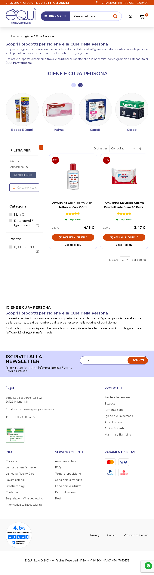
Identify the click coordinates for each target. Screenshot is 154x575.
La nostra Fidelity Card (20, 473)
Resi (58, 498)
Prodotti (55, 17)
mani (20, 214)
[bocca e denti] (22, 109)
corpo (132, 130)
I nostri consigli (15, 486)
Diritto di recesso (66, 492)
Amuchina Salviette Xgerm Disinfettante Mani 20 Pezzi (124, 205)
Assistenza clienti (66, 461)
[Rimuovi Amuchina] (26, 167)
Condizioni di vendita (68, 480)
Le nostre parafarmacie (21, 467)
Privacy (95, 535)
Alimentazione (114, 409)
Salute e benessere (117, 397)
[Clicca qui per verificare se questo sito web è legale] (15, 434)
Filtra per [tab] (20, 150)
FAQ (58, 467)
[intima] (58, 109)
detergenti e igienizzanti (26, 223)
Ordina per (100, 148)
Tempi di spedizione (68, 473)
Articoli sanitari (114, 422)
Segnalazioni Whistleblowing (24, 498)
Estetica (110, 403)
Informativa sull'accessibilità (24, 504)
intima (59, 130)
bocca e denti (22, 130)
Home (15, 36)
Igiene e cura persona (119, 416)
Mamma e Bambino (118, 434)
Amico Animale (115, 428)
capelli (95, 130)
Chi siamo (12, 461)
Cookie (111, 535)
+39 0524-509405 (135, 3)
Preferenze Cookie (136, 535)
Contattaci (12, 492)
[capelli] (95, 109)
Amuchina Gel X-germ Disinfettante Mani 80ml (73, 205)
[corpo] (132, 109)
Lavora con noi (15, 480)
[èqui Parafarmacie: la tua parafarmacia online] (21, 16)
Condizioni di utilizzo (68, 486)
